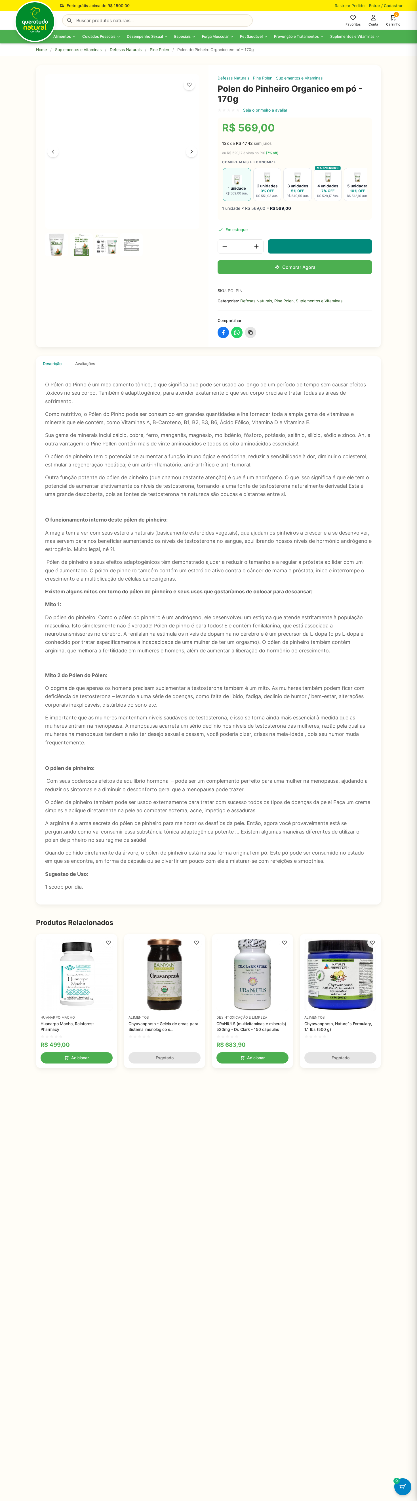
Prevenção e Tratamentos (296, 36)
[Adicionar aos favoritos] (189, 84)
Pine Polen (159, 49)
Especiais (182, 36)
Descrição (52, 363)
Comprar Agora (298, 267)
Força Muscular (215, 36)
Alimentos (62, 36)
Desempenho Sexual (145, 36)
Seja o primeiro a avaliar (265, 110)
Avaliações (85, 363)
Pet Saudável (251, 36)
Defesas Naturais (126, 49)
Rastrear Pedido (350, 5)
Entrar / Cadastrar (386, 5)
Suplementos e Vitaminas (352, 36)
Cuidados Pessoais (98, 36)
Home (41, 49)
